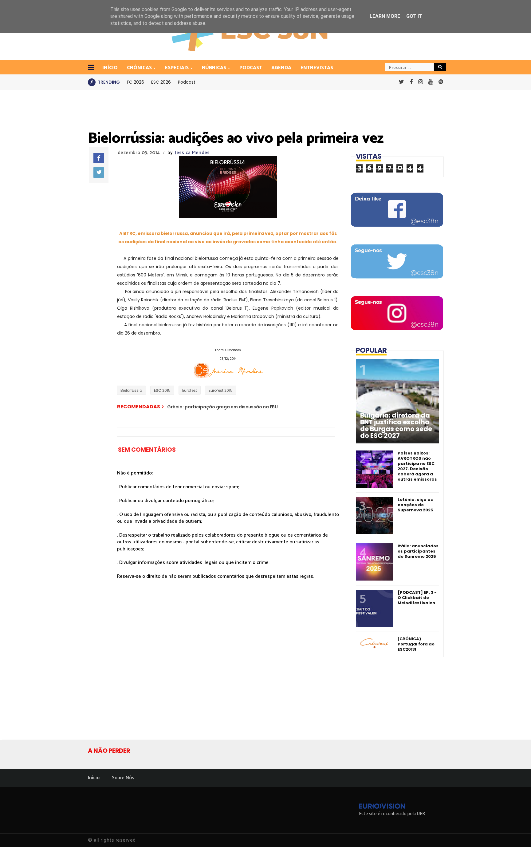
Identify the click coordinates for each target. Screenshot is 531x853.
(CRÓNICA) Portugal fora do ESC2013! (416, 644)
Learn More (385, 16)
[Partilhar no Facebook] (98, 158)
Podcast (250, 68)
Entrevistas (317, 68)
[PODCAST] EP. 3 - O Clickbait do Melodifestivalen (417, 597)
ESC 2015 (162, 390)
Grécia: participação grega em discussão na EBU (222, 407)
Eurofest (189, 390)
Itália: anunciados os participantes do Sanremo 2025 (418, 551)
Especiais (177, 68)
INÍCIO (110, 68)
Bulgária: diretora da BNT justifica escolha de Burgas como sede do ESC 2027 (396, 425)
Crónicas (139, 68)
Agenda (281, 68)
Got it (414, 16)
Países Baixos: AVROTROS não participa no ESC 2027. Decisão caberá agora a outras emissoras (417, 466)
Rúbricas (214, 68)
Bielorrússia (131, 390)
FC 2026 (135, 82)
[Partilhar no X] (98, 172)
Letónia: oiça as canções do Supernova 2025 (415, 505)
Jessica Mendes (192, 153)
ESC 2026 (161, 82)
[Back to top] (516, 838)
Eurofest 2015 (221, 390)
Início (94, 778)
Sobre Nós (123, 778)
